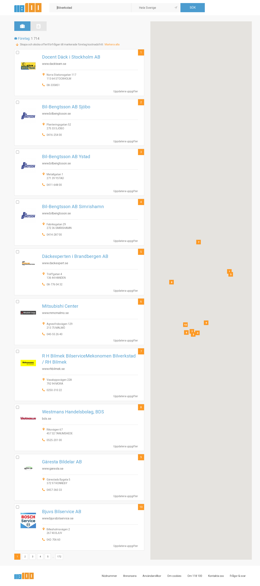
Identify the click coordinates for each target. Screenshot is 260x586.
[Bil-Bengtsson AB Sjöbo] (79, 122)
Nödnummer (109, 575)
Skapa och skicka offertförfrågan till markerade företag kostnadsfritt (61, 44)
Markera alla (112, 44)
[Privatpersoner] (38, 26)
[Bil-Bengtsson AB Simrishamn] (79, 222)
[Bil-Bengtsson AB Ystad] (79, 172)
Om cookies (174, 575)
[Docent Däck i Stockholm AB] (79, 72)
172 (59, 556)
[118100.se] (27, 4)
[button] (229, 271)
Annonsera (129, 575)
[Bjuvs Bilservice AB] (79, 527)
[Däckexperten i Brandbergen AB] (79, 272)
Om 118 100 (194, 575)
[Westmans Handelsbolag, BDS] (79, 427)
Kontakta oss (216, 575)
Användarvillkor (152, 575)
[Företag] (22, 26)
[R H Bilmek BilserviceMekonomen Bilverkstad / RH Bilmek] (79, 374)
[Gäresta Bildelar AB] (79, 477)
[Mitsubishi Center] (79, 322)
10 (141, 507)
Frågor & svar (238, 575)
